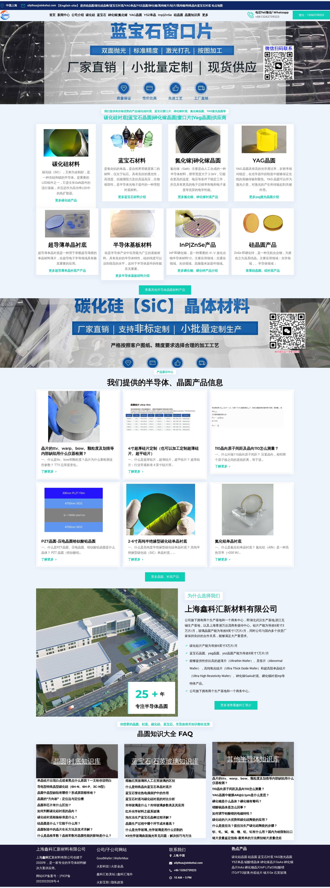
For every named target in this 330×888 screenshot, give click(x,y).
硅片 (173, 5)
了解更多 (47, 471)
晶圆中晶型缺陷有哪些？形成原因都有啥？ (66, 792)
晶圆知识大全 (157, 734)
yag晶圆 (202, 117)
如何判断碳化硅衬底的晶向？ (57, 811)
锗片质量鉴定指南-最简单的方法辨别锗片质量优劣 (247, 838)
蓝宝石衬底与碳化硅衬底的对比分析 (150, 799)
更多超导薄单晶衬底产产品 (67, 270)
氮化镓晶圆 (197, 111)
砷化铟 (153, 5)
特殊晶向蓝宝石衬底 (198, 5)
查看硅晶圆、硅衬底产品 (263, 270)
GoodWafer (104, 858)
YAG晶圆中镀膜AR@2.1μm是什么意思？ (240, 795)
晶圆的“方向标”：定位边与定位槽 (60, 799)
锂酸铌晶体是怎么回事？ (229, 807)
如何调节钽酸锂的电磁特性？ (232, 813)
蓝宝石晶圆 (140, 117)
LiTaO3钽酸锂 (274, 867)
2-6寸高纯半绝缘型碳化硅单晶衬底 (157, 541)
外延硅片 (256, 872)
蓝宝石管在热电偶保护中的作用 (147, 793)
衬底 (145, 724)
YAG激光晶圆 (215, 111)
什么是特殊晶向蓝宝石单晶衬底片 (148, 787)
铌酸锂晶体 (252, 862)
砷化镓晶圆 (164, 117)
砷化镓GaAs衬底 (247, 676)
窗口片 (184, 117)
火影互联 (103, 882)
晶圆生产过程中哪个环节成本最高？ (150, 823)
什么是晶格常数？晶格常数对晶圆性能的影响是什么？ (74, 835)
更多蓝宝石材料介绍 (132, 197)
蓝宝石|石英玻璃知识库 (165, 761)
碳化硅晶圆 (239, 857)
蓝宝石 (168, 724)
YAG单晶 (130, 5)
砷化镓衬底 (181, 111)
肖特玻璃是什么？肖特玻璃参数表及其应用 (154, 805)
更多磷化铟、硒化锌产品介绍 (198, 270)
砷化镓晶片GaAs (271, 862)
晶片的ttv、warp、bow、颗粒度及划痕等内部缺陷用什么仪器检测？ (77, 451)
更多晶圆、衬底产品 (165, 576)
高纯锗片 (163, 5)
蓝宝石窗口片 (163, 111)
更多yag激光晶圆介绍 (264, 197)
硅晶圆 (90, 5)
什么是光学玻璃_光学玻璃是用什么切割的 (154, 830)
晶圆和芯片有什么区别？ (54, 805)
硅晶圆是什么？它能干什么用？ (59, 823)
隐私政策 (117, 882)
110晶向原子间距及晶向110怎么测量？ (247, 448)
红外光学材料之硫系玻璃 (142, 811)
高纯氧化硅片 (213, 668)
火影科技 (103, 866)
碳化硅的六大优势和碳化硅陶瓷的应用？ (240, 819)
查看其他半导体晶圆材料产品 (165, 290)
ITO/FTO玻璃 (241, 872)
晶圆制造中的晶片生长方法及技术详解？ (65, 829)
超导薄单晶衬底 (67, 244)
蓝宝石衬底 (117, 5)
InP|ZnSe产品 (197, 244)
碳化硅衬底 (145, 111)
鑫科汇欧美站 (106, 874)
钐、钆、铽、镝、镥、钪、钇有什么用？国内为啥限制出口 (252, 832)
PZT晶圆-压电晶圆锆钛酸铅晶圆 (68, 541)
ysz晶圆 (227, 653)
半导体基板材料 (132, 244)
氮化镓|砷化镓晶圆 (198, 160)
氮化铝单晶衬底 (228, 541)
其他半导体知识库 (253, 759)
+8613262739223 (267, 16)
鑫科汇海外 (125, 874)
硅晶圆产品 (263, 244)
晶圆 (136, 724)
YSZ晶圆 (142, 5)
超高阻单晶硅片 (274, 668)
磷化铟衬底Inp (272, 676)
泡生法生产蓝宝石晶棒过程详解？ (148, 817)
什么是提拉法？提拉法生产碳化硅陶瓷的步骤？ (244, 825)
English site (68, 5)
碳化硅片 (196, 645)
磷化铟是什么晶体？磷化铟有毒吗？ (237, 801)
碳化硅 (155, 724)
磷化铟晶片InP (255, 867)
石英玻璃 (280, 872)
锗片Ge (268, 872)
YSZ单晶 (238, 862)
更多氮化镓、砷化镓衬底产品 (198, 197)
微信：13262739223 (311, 15)
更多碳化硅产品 (66, 200)
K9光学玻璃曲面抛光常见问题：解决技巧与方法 (158, 836)
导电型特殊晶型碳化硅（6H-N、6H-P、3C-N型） (72, 786)
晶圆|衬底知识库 (77, 761)
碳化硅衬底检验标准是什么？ (57, 817)
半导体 (180, 724)
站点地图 (217, 5)
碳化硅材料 (66, 164)
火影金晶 (117, 866)
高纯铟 (181, 5)
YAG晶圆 (264, 160)
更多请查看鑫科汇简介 (236, 705)
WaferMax (121, 858)
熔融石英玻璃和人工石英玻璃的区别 (150, 780)
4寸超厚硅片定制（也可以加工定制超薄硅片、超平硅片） (163, 451)
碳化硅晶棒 (102, 5)
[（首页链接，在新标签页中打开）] (5, 15)
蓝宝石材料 (132, 160)
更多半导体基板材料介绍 (133, 275)
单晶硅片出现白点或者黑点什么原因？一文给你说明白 (74, 780)
